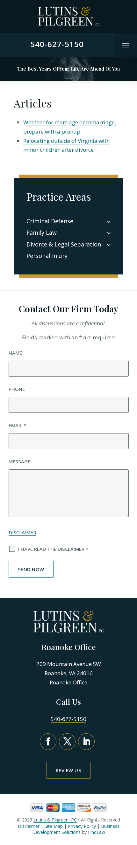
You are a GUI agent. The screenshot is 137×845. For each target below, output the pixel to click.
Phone (17, 389)
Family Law (41, 232)
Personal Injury (47, 256)
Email (17, 425)
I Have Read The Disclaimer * (53, 549)
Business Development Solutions (75, 829)
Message (19, 461)
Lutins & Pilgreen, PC (55, 820)
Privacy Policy (82, 826)
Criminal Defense (49, 221)
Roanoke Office (68, 682)
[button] (125, 45)
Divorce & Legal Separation (63, 244)
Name (15, 353)
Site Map (54, 826)
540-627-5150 (57, 44)
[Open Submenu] (109, 221)
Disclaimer (22, 532)
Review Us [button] (69, 770)
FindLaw (96, 832)
